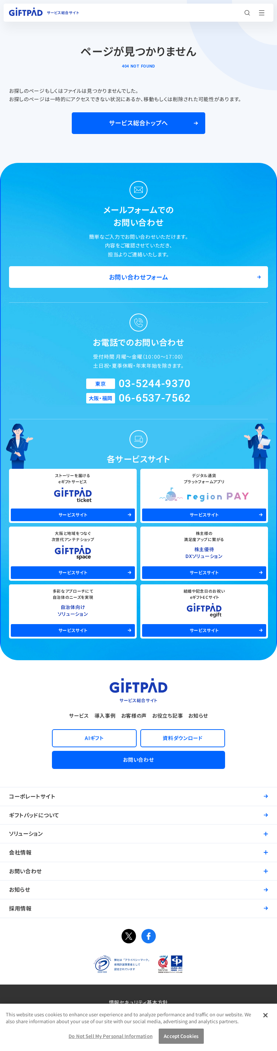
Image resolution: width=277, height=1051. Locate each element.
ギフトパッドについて (34, 815)
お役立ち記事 (167, 715)
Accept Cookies (181, 1036)
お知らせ (198, 715)
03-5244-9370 (155, 383)
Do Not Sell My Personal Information (111, 1036)
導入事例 (105, 715)
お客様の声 (134, 715)
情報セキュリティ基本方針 (138, 1002)
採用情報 (20, 908)
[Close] (265, 1015)
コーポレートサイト (32, 796)
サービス (79, 715)
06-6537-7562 (155, 398)
